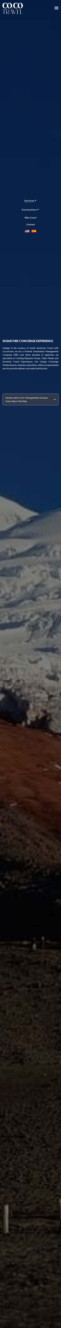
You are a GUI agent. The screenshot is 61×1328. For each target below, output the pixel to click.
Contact (30, 224)
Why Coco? (31, 217)
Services (29, 200)
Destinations (29, 209)
